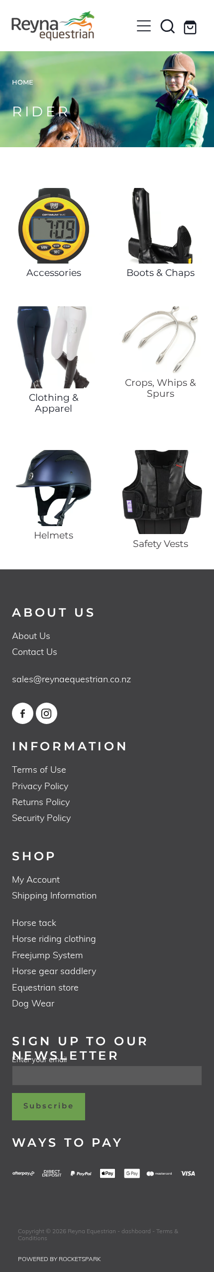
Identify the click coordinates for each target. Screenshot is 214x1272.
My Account (36, 879)
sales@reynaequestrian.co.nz (71, 678)
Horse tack (34, 922)
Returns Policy (41, 801)
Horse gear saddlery (54, 970)
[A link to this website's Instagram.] (46, 713)
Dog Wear (33, 1003)
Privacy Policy (40, 785)
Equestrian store (45, 987)
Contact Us (34, 651)
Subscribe (48, 1106)
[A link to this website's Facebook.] (22, 713)
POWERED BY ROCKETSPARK (59, 1259)
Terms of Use (39, 769)
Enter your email (39, 1059)
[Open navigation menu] (144, 26)
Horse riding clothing (54, 938)
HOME (22, 83)
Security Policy (41, 817)
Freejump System (47, 954)
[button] (168, 26)
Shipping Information (54, 895)
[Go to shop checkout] (192, 26)
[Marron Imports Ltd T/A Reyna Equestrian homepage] (71, 26)
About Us (31, 635)
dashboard (136, 1231)
